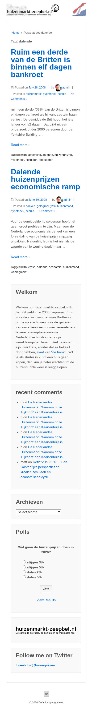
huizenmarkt (34, 94)
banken (30, 206)
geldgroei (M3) (46, 206)
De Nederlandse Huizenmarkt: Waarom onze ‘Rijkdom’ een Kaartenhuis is (42, 407)
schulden (32, 160)
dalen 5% (34, 577)
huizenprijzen (63, 155)
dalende (47, 155)
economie (55, 267)
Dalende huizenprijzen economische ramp (45, 179)
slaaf (40, 352)
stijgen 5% (35, 567)
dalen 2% (34, 572)
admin (66, 87)
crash (31, 267)
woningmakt (18, 272)
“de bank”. (59, 352)
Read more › (20, 145)
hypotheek (49, 94)
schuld (62, 94)
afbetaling (34, 155)
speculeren (46, 160)
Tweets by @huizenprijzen (35, 665)
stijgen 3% (35, 562)
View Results (46, 600)
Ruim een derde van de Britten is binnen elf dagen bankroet (41, 63)
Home (16, 32)
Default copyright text (50, 702)
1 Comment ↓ (46, 211)
